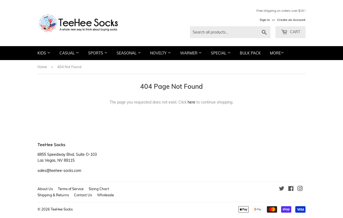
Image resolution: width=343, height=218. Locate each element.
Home (42, 67)
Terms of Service (71, 189)
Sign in (265, 20)
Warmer (189, 53)
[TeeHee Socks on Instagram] (300, 189)
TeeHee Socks (62, 209)
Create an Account (291, 20)
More (275, 53)
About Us (45, 189)
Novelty (159, 53)
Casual (67, 53)
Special (219, 53)
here (191, 102)
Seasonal (127, 53)
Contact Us (83, 195)
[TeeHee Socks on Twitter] (281, 189)
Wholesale (105, 195)
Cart (294, 31)
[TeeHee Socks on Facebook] (291, 189)
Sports (96, 53)
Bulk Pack (250, 53)
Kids (42, 53)
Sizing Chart (99, 189)
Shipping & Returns (53, 195)
